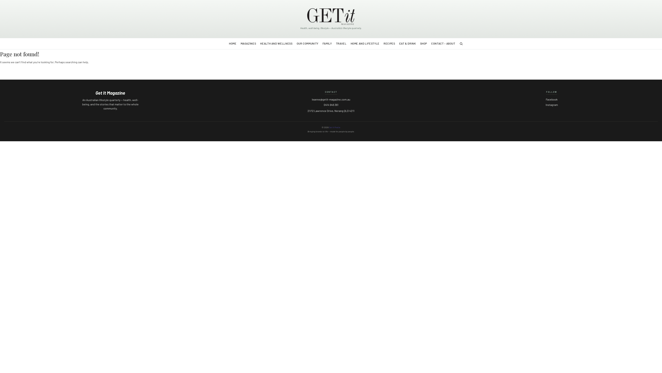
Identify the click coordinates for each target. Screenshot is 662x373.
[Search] (461, 43)
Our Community (307, 43)
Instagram (552, 104)
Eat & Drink (407, 43)
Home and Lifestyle (365, 43)
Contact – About (443, 43)
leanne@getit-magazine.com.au (331, 99)
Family (327, 43)
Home (233, 43)
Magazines (248, 43)
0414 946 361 (331, 104)
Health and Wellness (276, 43)
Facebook (552, 99)
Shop (423, 43)
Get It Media (334, 127)
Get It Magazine (110, 93)
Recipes (389, 43)
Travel (341, 43)
